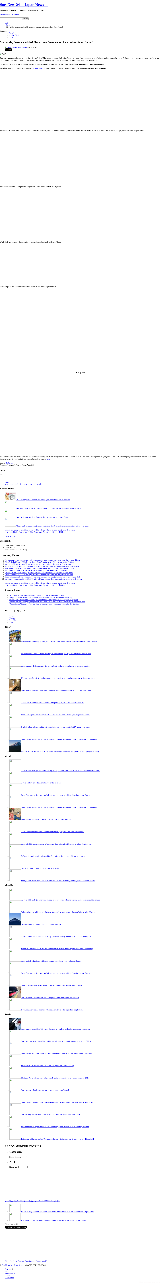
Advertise (8, 1269)
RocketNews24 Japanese (9, 14)
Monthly (12, 620)
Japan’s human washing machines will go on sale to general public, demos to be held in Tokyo (56, 1041)
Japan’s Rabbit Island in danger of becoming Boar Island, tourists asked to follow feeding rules (56, 844)
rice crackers (24, 484)
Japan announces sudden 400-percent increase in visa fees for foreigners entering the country (55, 1029)
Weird (11, 33)
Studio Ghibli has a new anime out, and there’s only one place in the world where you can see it (56, 1053)
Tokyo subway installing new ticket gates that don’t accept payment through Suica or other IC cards (58, 912)
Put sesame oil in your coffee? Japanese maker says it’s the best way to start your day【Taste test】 (58, 1139)
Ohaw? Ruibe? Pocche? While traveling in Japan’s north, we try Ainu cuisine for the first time (39, 562)
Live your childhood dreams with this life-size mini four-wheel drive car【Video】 (35, 532)
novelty (35, 68)
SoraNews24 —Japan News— (24, 4)
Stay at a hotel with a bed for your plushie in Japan (40, 868)
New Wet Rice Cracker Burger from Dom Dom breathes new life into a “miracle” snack (48, 508)
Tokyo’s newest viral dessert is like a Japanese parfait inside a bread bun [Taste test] (52, 985)
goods (41, 68)
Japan (7, 482)
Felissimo (9, 463)
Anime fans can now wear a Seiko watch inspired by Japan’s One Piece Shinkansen (36, 571)
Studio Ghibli (14, 35)
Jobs (11, 37)
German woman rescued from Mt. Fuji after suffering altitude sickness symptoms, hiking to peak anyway (44, 579)
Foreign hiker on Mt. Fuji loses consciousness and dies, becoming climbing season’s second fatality (58, 881)
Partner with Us (41, 1261)
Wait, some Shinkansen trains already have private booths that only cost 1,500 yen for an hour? (40, 568)
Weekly (12, 618)
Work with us (10, 1273)
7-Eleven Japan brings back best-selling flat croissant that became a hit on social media (53, 856)
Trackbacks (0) (10, 536)
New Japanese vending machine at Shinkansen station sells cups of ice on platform (52, 1010)
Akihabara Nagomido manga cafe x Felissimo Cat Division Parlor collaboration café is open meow (52, 526)
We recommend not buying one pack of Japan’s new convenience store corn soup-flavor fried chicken (42, 560)
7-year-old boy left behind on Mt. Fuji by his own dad (41, 783)
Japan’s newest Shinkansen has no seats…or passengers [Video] (45, 1090)
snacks (39, 484)
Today (11, 616)
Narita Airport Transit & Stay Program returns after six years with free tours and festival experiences (42, 566)
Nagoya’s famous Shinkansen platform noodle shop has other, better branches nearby (40, 598)
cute (11, 484)
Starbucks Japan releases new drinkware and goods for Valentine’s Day (47, 1066)
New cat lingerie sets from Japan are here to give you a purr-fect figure (42, 517)
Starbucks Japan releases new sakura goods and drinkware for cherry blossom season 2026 (55, 1078)
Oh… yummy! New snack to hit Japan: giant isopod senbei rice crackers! (43, 500)
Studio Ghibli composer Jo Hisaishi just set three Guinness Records (46, 819)
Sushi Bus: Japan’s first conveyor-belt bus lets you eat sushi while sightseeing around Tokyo (39, 573)
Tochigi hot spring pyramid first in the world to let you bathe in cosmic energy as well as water (40, 530)
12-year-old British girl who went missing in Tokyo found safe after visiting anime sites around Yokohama (60, 771)
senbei (33, 484)
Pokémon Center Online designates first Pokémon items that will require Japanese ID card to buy (57, 949)
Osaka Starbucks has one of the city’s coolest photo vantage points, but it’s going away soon (39, 575)
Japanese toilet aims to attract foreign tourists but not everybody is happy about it (51, 961)
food (16, 484)
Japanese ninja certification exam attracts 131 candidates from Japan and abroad (50, 1115)
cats (6, 484)
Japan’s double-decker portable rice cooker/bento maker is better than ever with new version (39, 564)
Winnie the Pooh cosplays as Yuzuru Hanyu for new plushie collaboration (36, 595)
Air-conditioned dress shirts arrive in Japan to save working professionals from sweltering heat (56, 937)
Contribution (29, 1261)
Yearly (11, 622)
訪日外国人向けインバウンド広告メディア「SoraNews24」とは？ (32, 1201)
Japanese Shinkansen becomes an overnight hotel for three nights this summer (50, 998)
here (48, 459)
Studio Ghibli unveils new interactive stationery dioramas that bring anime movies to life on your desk (42, 577)
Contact (21, 1261)
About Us (8, 1261)
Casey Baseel (22, 47)
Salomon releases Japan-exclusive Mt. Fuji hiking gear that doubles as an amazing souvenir (55, 1127)
